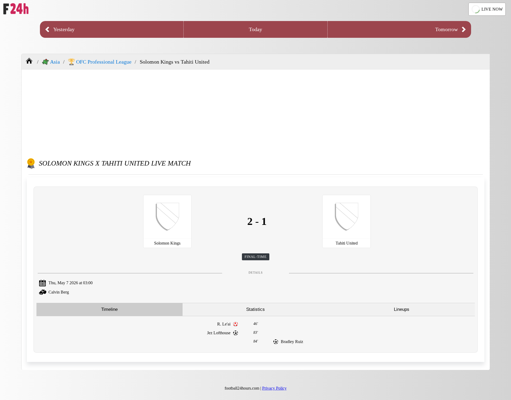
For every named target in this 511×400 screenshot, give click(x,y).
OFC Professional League (103, 62)
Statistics (255, 309)
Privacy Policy (274, 388)
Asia (55, 62)
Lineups (401, 309)
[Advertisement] (255, 112)
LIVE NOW (492, 9)
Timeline (109, 309)
